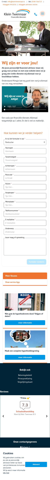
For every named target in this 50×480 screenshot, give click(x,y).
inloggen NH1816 (9, 4)
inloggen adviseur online (28, 4)
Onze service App (12, 282)
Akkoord (36, 464)
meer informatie (25, 322)
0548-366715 (37, 1)
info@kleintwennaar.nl (16, 1)
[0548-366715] (35, 13)
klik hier (6, 473)
